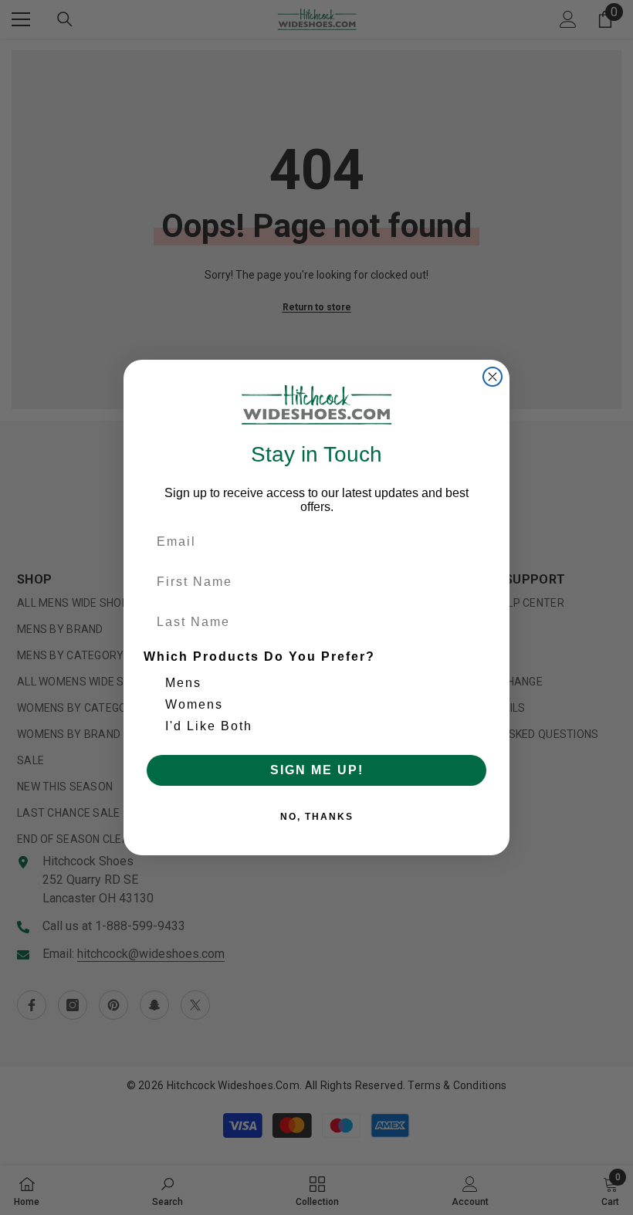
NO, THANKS (317, 816)
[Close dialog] (492, 376)
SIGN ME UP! (317, 770)
